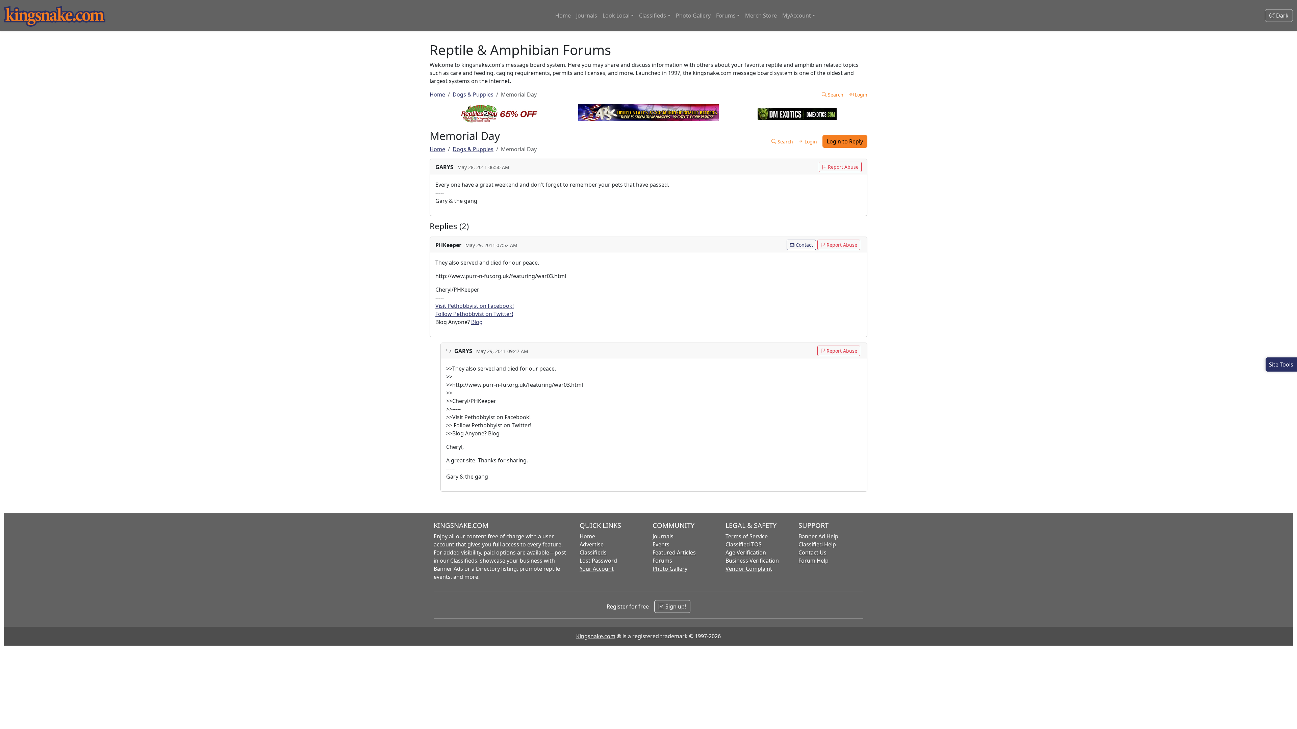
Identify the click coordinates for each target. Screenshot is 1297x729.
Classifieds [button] (652, 15)
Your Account (597, 568)
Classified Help (817, 544)
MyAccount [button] (796, 15)
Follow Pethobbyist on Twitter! (474, 314)
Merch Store (761, 15)
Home (563, 15)
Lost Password (598, 560)
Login (860, 94)
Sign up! (675, 606)
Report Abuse (842, 167)
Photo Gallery (693, 15)
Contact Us (812, 552)
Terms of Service (747, 536)
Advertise (592, 544)
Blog (477, 322)
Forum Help (813, 560)
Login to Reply (845, 141)
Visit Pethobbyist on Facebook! (474, 305)
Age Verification (746, 552)
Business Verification (752, 560)
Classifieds (593, 552)
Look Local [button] (616, 15)
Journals (586, 15)
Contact (803, 245)
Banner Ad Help (818, 536)
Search (834, 94)
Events (661, 544)
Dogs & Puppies (473, 94)
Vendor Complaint (749, 568)
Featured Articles (674, 552)
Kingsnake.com (595, 636)
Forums (662, 560)
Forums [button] (726, 15)
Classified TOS (744, 544)
